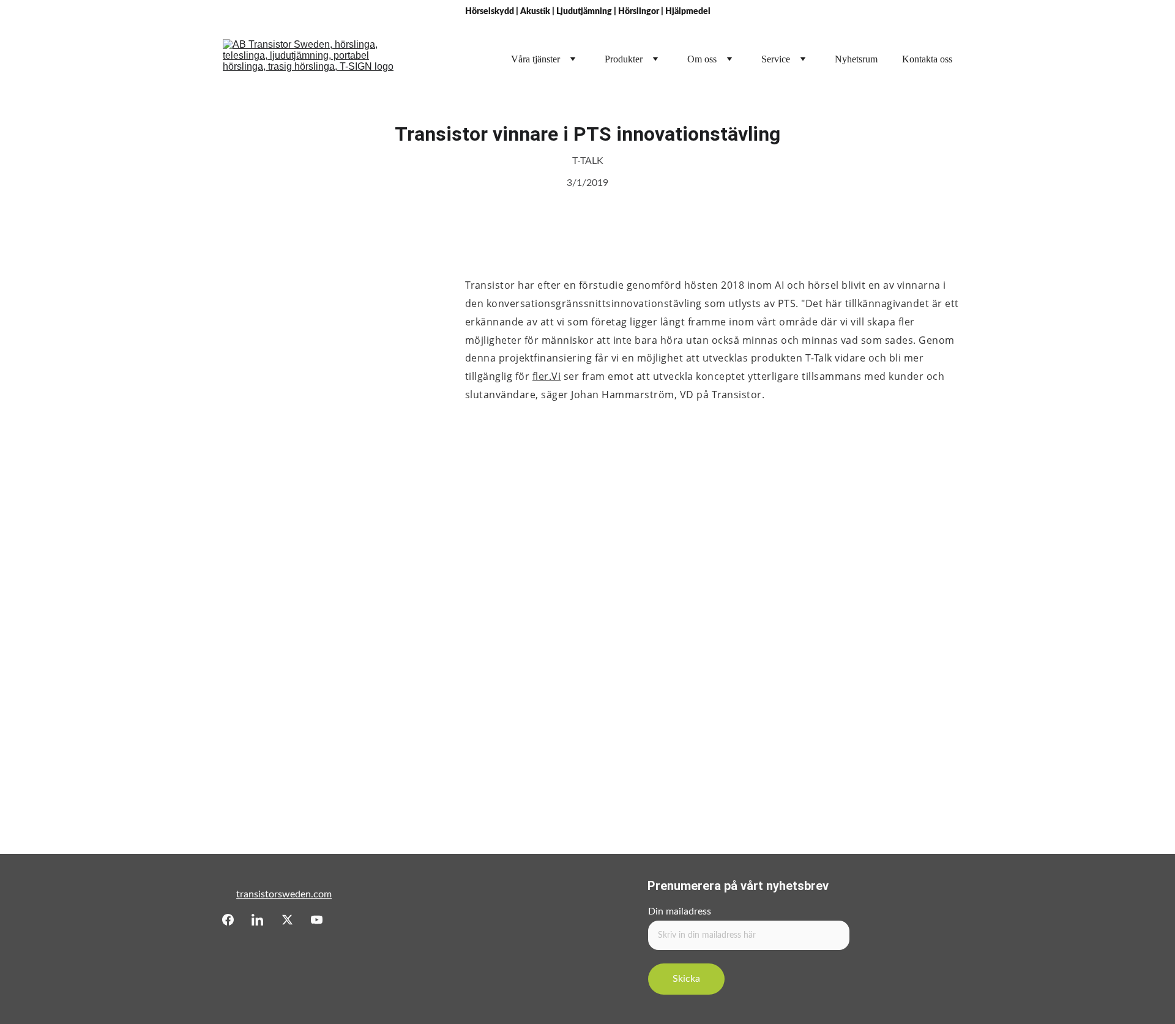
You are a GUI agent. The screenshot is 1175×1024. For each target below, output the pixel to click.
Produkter (624, 59)
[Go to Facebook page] (228, 920)
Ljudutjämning (584, 11)
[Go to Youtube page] (317, 920)
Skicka (686, 979)
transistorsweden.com (284, 894)
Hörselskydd (489, 11)
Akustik (535, 11)
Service (775, 59)
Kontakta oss (927, 59)
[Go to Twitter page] (287, 920)
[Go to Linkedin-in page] (257, 920)
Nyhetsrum (856, 59)
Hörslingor (638, 11)
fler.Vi (546, 376)
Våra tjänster (535, 59)
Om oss (702, 59)
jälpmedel (691, 11)
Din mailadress (679, 911)
